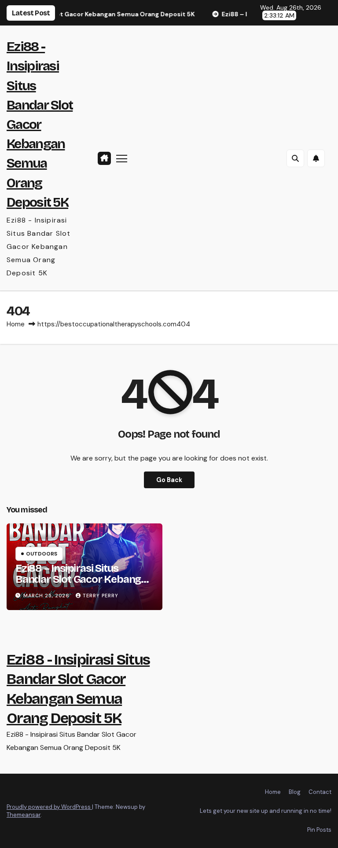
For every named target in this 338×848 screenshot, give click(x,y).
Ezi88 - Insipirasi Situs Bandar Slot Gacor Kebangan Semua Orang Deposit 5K (40, 124)
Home (16, 324)
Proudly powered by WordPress (49, 807)
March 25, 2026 (47, 595)
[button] (295, 158)
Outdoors (41, 553)
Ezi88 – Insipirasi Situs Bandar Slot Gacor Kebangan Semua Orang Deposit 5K (84, 579)
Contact (320, 792)
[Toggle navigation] (121, 158)
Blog (295, 792)
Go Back (169, 480)
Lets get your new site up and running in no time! (265, 811)
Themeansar (23, 815)
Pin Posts (319, 829)
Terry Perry (100, 595)
